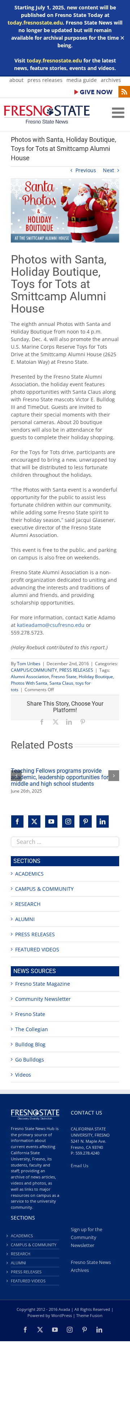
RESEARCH (27, 904)
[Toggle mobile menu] (119, 112)
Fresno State (64, 676)
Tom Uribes (28, 663)
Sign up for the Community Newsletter (86, 1237)
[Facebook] (17, 821)
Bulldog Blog (30, 1044)
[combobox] (65, 842)
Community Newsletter (43, 998)
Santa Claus (61, 683)
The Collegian (31, 1029)
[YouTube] (51, 821)
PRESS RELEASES (76, 670)
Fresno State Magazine (42, 983)
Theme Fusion (89, 1315)
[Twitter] (34, 821)
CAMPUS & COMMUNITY (44, 888)
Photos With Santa (29, 683)
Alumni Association (30, 676)
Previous (85, 170)
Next (108, 170)
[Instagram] (68, 821)
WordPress (61, 1315)
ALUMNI (25, 919)
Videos (23, 1074)
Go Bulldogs (29, 1059)
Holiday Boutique (96, 676)
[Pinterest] (85, 821)
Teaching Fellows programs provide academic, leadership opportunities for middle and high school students (59, 777)
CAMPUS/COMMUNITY (34, 670)
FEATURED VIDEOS (37, 949)
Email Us (79, 1166)
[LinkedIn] (102, 821)
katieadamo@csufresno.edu (50, 625)
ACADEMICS (29, 873)
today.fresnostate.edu (35, 22)
